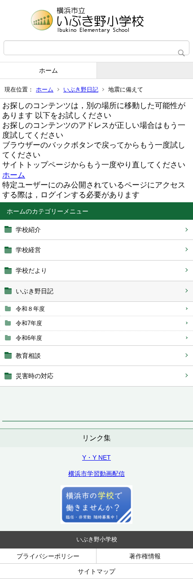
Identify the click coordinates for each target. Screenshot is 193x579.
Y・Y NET (96, 457)
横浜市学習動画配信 (96, 473)
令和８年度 (30, 308)
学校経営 (28, 249)
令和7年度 (29, 323)
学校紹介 (28, 229)
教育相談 (28, 355)
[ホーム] (96, 20)
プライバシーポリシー (48, 556)
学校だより (31, 270)
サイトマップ (96, 571)
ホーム (48, 70)
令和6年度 (29, 338)
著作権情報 (145, 556)
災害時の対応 (34, 375)
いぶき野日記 (80, 89)
